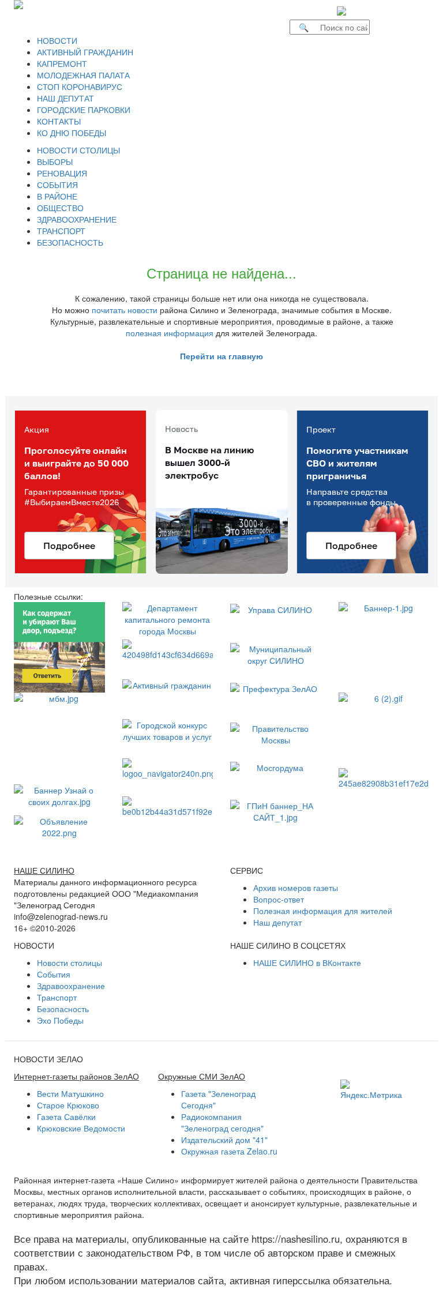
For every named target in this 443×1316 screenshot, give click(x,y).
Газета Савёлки (66, 1116)
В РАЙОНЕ (57, 196)
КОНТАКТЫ (59, 121)
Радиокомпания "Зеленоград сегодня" (222, 1122)
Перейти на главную (221, 356)
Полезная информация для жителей (322, 910)
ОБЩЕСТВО (60, 207)
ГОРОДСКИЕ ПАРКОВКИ (83, 109)
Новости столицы (69, 962)
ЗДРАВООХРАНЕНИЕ (77, 219)
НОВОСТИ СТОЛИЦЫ (78, 150)
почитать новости (124, 309)
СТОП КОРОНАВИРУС (79, 86)
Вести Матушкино (70, 1093)
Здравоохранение (71, 985)
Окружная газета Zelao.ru (229, 1151)
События (53, 974)
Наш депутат (277, 922)
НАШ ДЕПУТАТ (65, 98)
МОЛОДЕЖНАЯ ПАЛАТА (83, 75)
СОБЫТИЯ (57, 184)
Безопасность (63, 1008)
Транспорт (57, 997)
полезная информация (169, 333)
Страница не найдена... (221, 272)
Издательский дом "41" (224, 1139)
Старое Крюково (68, 1105)
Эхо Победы (60, 1020)
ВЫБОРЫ (55, 161)
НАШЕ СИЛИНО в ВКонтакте (307, 962)
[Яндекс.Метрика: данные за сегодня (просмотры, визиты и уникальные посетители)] (371, 1090)
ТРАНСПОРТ (61, 230)
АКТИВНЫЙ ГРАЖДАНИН (85, 52)
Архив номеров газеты (295, 887)
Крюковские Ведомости (81, 1128)
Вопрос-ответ (278, 899)
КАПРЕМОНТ (62, 63)
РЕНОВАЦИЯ (62, 173)
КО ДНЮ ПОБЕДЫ (71, 132)
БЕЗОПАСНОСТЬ (70, 242)
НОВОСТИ (57, 40)
